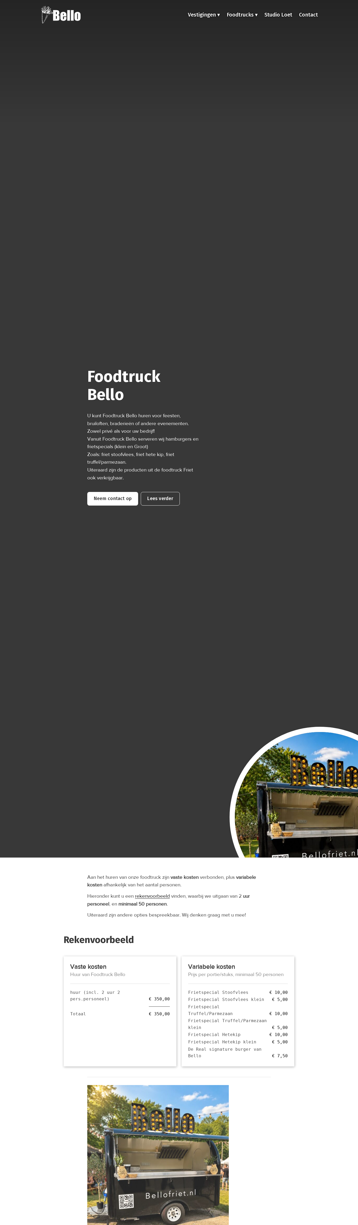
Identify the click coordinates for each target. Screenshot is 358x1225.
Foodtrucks (241, 15)
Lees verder (160, 498)
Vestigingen (202, 15)
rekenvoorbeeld (152, 896)
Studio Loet (278, 15)
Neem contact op (113, 498)
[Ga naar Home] (61, 14)
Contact (308, 15)
